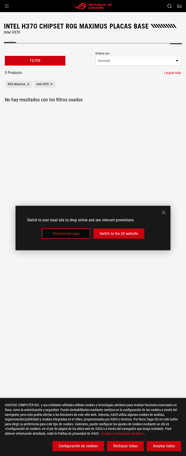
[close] (164, 212)
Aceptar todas (164, 446)
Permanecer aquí (66, 233)
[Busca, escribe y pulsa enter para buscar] (169, 6)
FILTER (35, 60)
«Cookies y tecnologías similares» (122, 433)
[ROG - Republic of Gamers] (93, 6)
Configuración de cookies (78, 446)
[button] (7, 6)
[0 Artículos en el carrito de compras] (179, 6)
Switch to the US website (119, 233)
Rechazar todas (125, 446)
